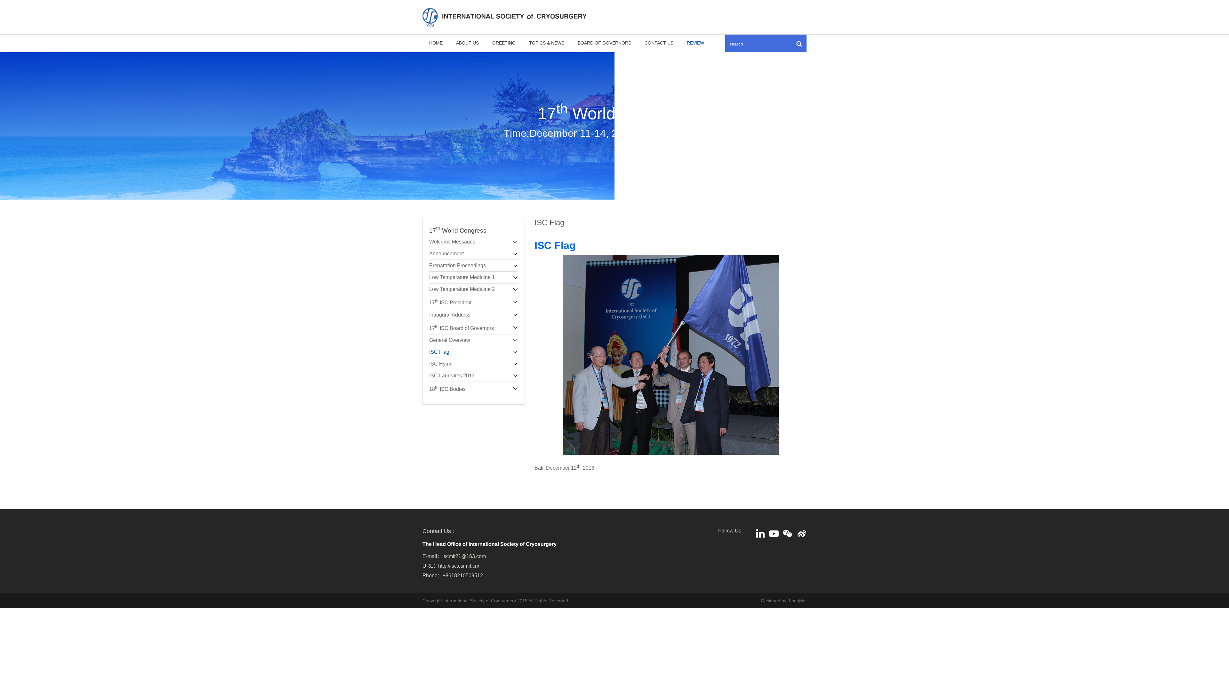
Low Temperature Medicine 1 (462, 277)
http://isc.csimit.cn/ (458, 566)
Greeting (504, 42)
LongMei (798, 600)
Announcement (446, 253)
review (695, 42)
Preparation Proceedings (457, 265)
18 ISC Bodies (447, 388)
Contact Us (659, 42)
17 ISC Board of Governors (461, 327)
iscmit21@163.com (464, 556)
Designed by (773, 600)
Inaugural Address (449, 314)
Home (436, 42)
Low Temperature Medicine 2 (462, 289)
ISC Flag (439, 352)
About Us (467, 42)
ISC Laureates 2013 (452, 375)
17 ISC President (450, 302)
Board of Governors (604, 42)
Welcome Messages (452, 241)
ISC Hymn (441, 364)
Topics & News (546, 42)
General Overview (449, 340)
